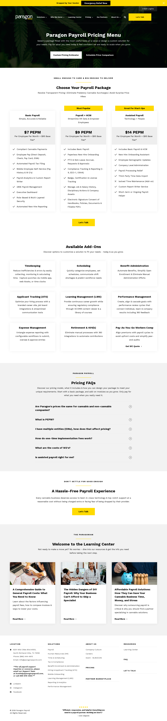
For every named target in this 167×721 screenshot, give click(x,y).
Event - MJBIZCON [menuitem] (94, 658)
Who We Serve (56, 17)
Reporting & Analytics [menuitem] (57, 682)
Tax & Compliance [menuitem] (56, 662)
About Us (115, 17)
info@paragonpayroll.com (30, 660)
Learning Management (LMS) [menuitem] (60, 678)
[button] (125, 17)
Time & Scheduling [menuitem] (56, 658)
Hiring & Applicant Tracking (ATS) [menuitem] (62, 670)
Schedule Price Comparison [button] (100, 55)
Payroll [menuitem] (51, 650)
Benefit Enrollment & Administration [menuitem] (64, 666)
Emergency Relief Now (96, 3)
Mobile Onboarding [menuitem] (56, 674)
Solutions (41, 17)
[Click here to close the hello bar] (164, 3)
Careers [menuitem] (89, 654)
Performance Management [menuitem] (59, 686)
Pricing (88, 17)
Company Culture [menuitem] (93, 650)
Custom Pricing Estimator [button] (66, 55)
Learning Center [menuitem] (131, 650)
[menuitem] (148, 8)
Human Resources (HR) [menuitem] (58, 654)
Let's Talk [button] (140, 17)
